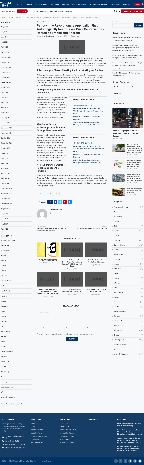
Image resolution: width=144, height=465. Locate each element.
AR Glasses (128, 212)
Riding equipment (128, 311)
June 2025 (4, 98)
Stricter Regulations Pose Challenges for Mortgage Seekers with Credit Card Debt (58, 11)
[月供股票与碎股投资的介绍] (48, 250)
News (39, 193)
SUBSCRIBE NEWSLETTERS (133, 11)
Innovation (128, 269)
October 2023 (5, 199)
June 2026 (4, 37)
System (128, 326)
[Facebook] (114, 11)
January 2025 (5, 123)
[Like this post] (50, 202)
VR (128, 349)
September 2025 (6, 82)
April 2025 (4, 108)
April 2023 (4, 229)
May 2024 (4, 163)
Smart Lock (128, 321)
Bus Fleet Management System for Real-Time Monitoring (134, 190)
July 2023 (4, 214)
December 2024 (6, 128)
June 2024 (4, 158)
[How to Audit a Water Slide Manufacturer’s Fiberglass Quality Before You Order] (118, 164)
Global (128, 250)
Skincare (126, 4)
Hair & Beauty (115, 4)
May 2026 (4, 42)
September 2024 (6, 143)
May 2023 (4, 224)
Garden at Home (41, 4)
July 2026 (4, 32)
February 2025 (6, 118)
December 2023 (6, 189)
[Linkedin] (130, 461)
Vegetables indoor (128, 344)
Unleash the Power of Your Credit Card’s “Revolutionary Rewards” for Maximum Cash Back (88, 111)
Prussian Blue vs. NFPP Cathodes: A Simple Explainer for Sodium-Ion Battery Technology (127, 65)
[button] (30, 11)
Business (65, 4)
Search (114, 22)
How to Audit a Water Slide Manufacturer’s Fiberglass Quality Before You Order (134, 163)
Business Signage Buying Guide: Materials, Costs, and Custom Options (126, 133)
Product (128, 307)
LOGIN (138, 4)
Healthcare (128, 259)
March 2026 (5, 52)
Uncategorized (128, 340)
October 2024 (5, 138)
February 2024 (6, 178)
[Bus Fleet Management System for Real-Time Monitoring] (118, 192)
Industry (128, 264)
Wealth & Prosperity (79, 4)
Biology (128, 226)
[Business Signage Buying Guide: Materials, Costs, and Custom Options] (127, 118)
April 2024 (4, 168)
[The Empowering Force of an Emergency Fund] (96, 279)
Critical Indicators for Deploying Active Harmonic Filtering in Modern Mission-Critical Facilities (129, 440)
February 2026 (6, 57)
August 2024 (5, 148)
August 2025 (5, 87)
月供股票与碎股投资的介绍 (82, 105)
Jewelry (128, 273)
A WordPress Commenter (121, 87)
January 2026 (5, 62)
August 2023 (5, 209)
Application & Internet (98, 4)
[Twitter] (117, 11)
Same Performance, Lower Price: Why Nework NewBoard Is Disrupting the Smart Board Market (129, 432)
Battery (128, 221)
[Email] (140, 461)
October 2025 (5, 77)
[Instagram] (125, 461)
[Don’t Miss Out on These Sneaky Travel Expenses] (96, 250)
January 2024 (5, 183)
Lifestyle (128, 283)
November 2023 (6, 194)
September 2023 (6, 204)
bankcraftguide (49, 36)
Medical (128, 297)
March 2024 (5, 173)
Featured (28, 4)
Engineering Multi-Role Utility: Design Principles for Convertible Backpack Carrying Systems (128, 448)
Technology (54, 4)
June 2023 (4, 219)
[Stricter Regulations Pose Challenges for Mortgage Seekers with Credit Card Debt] (48, 279)
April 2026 (4, 47)
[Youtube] (119, 11)
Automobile (128, 217)
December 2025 (6, 67)
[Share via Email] (70, 202)
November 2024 (6, 133)
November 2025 (6, 72)
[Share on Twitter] (60, 202)
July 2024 (4, 153)
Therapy (128, 335)
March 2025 (5, 113)
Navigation (135, 87)
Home (19, 4)
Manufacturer (128, 292)
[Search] (143, 4)
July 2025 (4, 93)
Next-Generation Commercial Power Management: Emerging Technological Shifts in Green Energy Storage (125, 47)
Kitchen (128, 278)
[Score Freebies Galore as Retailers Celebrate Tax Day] (72, 279)
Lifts (128, 288)
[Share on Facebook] (55, 202)
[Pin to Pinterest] (65, 202)
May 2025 (4, 103)
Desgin (128, 236)
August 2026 (5, 27)
